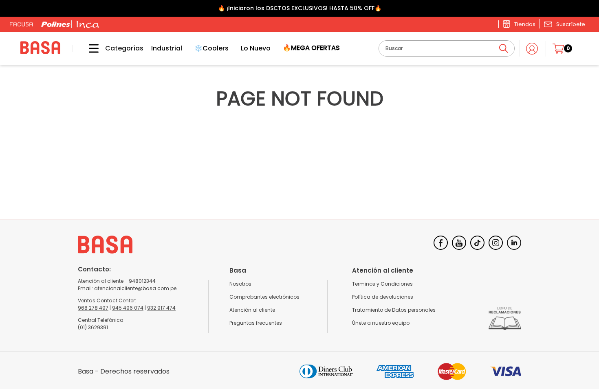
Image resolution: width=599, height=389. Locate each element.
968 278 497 (93, 307)
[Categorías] (87, 48)
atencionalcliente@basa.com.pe (135, 288)
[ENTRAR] (533, 49)
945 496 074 (127, 307)
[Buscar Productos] (503, 48)
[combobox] (447, 48)
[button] (564, 24)
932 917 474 (161, 307)
